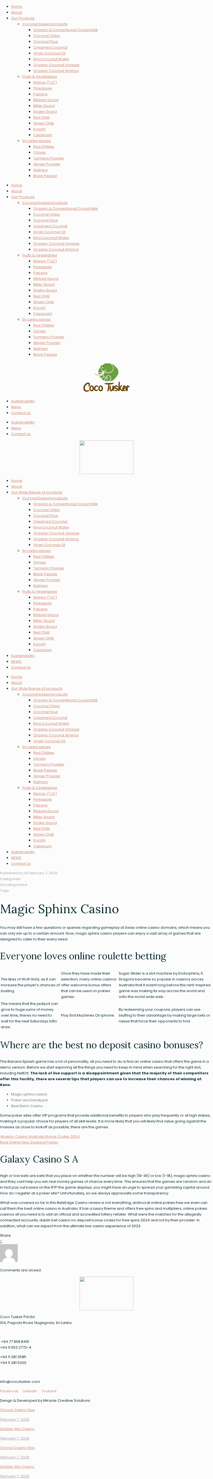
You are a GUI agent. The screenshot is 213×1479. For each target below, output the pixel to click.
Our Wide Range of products (36, 492)
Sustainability (23, 401)
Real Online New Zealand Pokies (29, 1142)
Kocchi (39, 129)
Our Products (23, 18)
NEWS (16, 661)
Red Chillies (43, 146)
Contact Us (21, 412)
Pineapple (42, 88)
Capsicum (42, 650)
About (16, 12)
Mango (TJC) (45, 82)
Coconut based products (45, 24)
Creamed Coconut (50, 47)
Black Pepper (45, 175)
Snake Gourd (45, 111)
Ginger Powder (46, 164)
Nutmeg (40, 170)
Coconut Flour (45, 41)
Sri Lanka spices (36, 140)
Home (16, 6)
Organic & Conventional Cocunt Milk (65, 30)
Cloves (39, 152)
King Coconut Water (51, 59)
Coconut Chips (46, 35)
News (16, 407)
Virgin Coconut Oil (49, 53)
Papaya (40, 94)
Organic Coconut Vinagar (56, 65)
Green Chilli (43, 123)
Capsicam (42, 135)
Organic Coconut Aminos (56, 70)
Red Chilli (41, 117)
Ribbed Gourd (46, 100)
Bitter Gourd (44, 105)
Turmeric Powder (48, 158)
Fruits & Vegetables (39, 76)
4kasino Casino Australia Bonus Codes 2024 (40, 1136)
